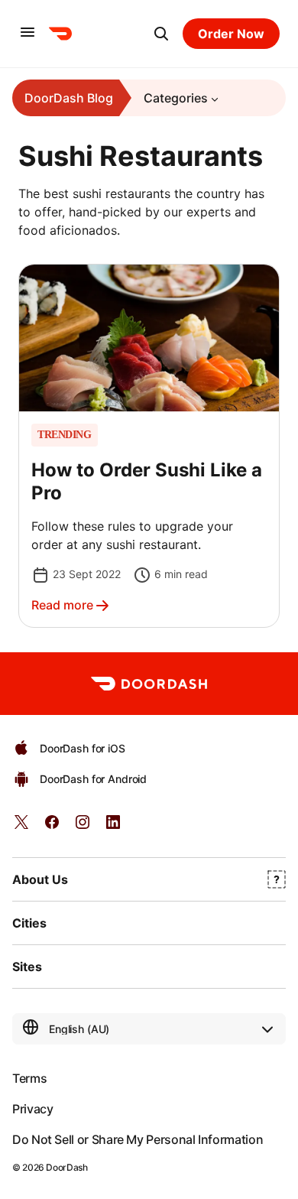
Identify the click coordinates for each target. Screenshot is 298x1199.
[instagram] (82, 826)
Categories (176, 98)
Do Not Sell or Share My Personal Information (137, 1139)
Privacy (32, 1108)
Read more (62, 604)
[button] (149, 445)
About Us (40, 879)
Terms (29, 1078)
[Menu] (27, 33)
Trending (64, 435)
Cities (29, 923)
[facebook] (52, 826)
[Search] (161, 33)
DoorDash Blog (68, 98)
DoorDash (66, 1167)
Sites (27, 966)
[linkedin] (113, 826)
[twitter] (21, 826)
